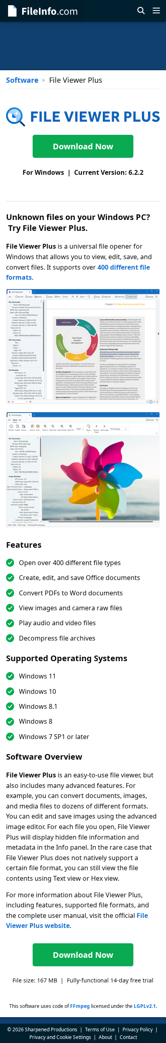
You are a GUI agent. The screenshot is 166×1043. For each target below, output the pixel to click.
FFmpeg (80, 1006)
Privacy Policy (137, 1029)
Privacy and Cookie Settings (60, 1037)
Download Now (83, 146)
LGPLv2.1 (145, 1006)
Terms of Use (100, 1029)
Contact (128, 1037)
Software (22, 80)
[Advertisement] (83, 46)
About (105, 1037)
